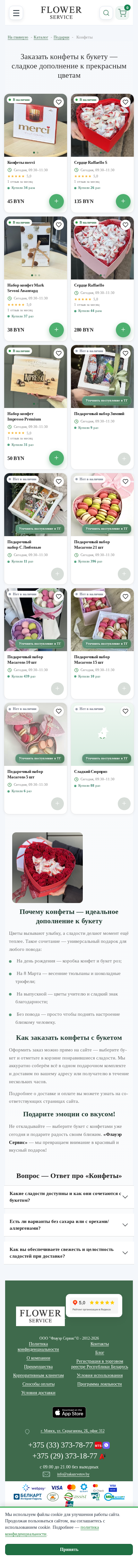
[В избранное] (59, 102)
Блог (99, 1352)
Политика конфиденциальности (38, 1347)
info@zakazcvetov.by (73, 1474)
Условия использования (100, 1375)
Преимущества (38, 1366)
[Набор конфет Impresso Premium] (35, 376)
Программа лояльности (99, 1384)
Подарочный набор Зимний (99, 413)
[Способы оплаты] (69, 1496)
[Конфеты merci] (35, 125)
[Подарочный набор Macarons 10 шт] (35, 619)
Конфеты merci (21, 162)
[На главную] (61, 12)
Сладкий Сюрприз (90, 771)
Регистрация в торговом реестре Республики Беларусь (99, 1364)
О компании (38, 1358)
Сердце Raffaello (89, 285)
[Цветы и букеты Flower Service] (41, 1316)
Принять (69, 1549)
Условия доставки (38, 1392)
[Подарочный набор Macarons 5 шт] (35, 734)
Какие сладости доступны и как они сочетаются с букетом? (65, 1197)
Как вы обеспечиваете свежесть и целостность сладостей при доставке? (62, 1253)
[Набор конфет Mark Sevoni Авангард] (35, 248)
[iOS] (69, 1412)
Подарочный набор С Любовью (24, 544)
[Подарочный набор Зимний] (102, 376)
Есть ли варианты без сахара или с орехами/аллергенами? (59, 1225)
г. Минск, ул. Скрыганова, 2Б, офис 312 (73, 1431)
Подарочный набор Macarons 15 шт (92, 659)
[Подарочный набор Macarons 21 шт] (102, 504)
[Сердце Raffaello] (102, 248)
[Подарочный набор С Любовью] (35, 504)
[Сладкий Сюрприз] (102, 734)
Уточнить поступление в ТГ (107, 400)
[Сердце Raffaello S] (102, 125)
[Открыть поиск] (106, 13)
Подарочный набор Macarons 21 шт (92, 544)
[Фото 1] (34, 153)
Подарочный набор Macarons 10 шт (25, 659)
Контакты (100, 1344)
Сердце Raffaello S (90, 162)
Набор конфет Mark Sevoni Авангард (25, 288)
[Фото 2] (38, 153)
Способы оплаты (38, 1384)
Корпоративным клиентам (38, 1375)
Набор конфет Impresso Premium (24, 416)
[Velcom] (102, 1443)
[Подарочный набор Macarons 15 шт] (102, 619)
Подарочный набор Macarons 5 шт (25, 774)
